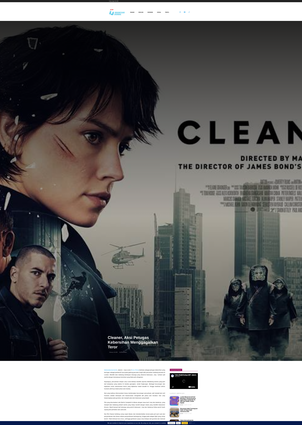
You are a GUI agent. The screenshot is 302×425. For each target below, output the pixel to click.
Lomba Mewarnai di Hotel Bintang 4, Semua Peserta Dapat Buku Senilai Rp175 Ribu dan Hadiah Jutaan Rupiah (188, 400)
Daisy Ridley (135, 370)
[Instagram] (180, 12)
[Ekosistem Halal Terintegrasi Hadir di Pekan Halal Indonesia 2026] (174, 412)
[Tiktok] (189, 12)
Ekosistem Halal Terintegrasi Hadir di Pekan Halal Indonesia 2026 (188, 410)
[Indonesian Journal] (119, 12)
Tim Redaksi (124, 352)
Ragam (181, 404)
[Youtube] (184, 12)
